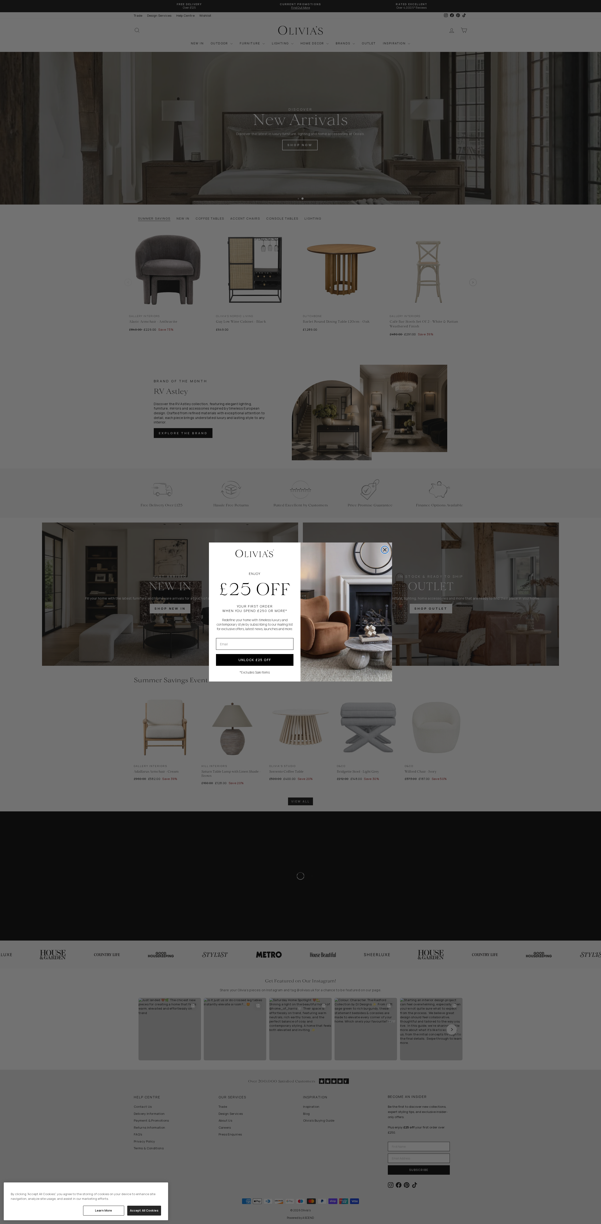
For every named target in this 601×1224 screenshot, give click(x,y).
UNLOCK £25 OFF (255, 660)
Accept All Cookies (144, 1210)
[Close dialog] (385, 550)
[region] (86, 1201)
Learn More (103, 1210)
